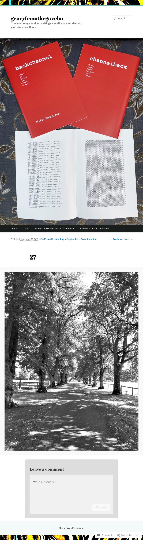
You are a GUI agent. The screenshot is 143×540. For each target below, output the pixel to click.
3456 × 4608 (47, 239)
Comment (101, 507)
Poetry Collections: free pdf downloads (54, 228)
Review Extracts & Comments (94, 228)
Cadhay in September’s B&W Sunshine (76, 239)
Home (15, 228)
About (26, 228)
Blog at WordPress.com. (71, 528)
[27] (71, 361)
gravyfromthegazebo (37, 18)
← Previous (116, 239)
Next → (128, 239)
